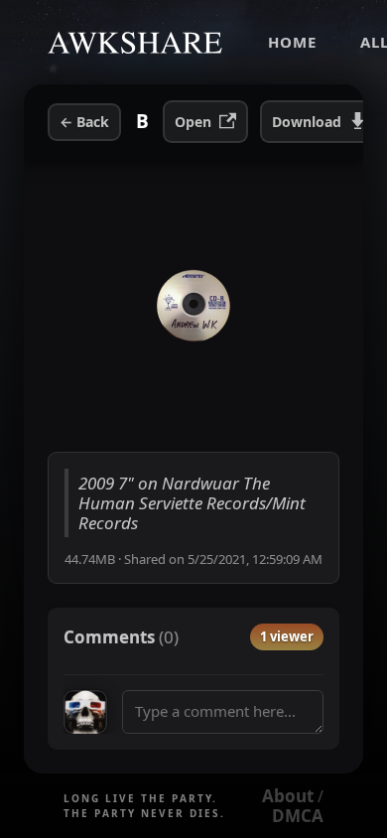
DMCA (297, 815)
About (288, 795)
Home (292, 42)
